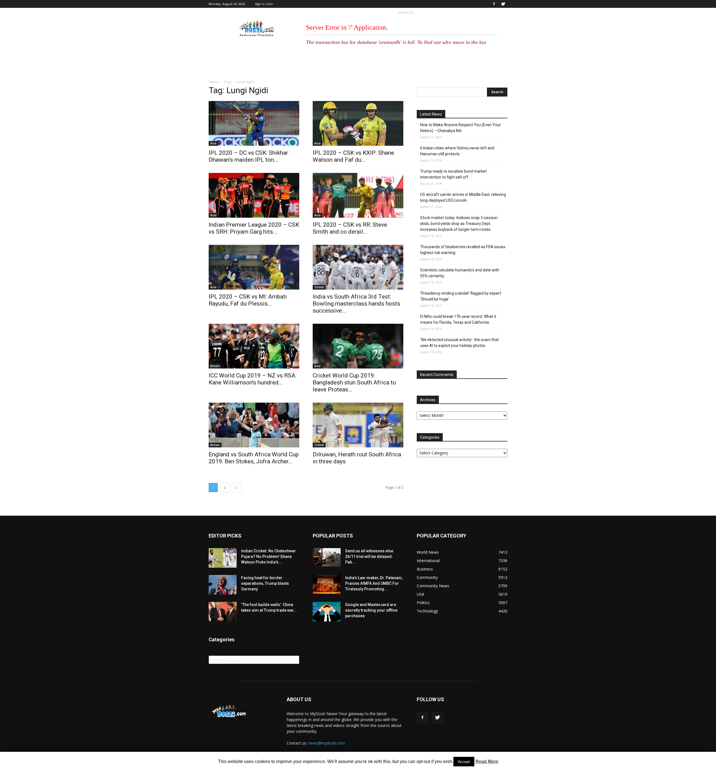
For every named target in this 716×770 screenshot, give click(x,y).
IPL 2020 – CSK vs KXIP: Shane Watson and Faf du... (353, 156)
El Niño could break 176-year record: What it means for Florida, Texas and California (458, 319)
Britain (215, 366)
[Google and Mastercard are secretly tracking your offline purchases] (327, 611)
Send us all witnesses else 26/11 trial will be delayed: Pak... (369, 556)
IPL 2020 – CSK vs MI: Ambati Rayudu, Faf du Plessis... (248, 300)
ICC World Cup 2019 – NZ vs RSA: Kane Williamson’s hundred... (252, 379)
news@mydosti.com (326, 743)
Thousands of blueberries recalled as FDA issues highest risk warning (462, 250)
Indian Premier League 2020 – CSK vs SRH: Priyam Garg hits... (254, 228)
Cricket (319, 287)
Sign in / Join (264, 4)
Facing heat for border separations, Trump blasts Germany (265, 583)
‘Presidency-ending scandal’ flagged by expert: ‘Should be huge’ (461, 296)
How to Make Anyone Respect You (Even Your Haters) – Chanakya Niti (460, 128)
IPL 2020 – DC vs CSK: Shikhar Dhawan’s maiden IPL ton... (248, 156)
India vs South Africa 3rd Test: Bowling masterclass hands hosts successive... (356, 303)
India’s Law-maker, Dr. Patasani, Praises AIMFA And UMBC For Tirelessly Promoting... (373, 583)
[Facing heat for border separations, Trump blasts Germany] (223, 585)
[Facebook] (494, 4)
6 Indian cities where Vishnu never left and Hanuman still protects (457, 151)
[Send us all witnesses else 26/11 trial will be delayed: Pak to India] (327, 557)
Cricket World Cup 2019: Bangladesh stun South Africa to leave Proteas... (354, 382)
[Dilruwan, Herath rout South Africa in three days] (358, 425)
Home (213, 81)
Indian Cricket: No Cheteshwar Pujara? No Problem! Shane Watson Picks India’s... (268, 556)
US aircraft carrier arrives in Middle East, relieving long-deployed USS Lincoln (463, 197)
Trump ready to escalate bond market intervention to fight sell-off (453, 174)
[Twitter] (503, 4)
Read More (486, 761)
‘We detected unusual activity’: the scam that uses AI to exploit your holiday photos (459, 342)
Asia (213, 143)
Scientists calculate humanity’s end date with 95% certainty (459, 273)
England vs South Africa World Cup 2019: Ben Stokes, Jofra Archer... (254, 458)
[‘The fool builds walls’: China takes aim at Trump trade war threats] (223, 611)
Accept (464, 761)
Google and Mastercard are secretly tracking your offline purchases (371, 610)
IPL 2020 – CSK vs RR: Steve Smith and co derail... (350, 228)
